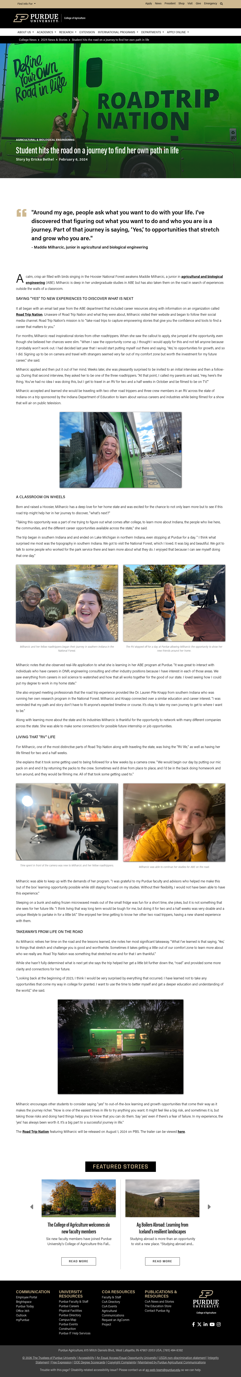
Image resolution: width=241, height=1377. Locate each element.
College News (28, 39)
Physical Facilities (70, 1310)
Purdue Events (68, 1324)
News (158, 3)
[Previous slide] (32, 1207)
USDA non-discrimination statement (182, 1358)
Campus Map (67, 1320)
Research (66, 32)
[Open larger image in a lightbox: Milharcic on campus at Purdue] (174, 603)
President (170, 3)
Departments (151, 32)
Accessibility (86, 1358)
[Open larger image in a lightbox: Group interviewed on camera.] (67, 822)
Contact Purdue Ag (157, 1310)
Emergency (210, 3)
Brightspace (23, 1302)
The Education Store (158, 1306)
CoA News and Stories (159, 1301)
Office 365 (22, 1311)
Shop (181, 3)
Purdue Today (25, 1306)
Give (198, 3)
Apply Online (177, 32)
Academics (45, 32)
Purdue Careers (69, 1306)
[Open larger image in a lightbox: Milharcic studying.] (174, 822)
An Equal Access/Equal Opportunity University (127, 1358)
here (181, 1132)
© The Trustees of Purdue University (49, 1358)
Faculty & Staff (111, 1297)
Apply (148, 3)
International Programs (117, 32)
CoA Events (109, 1306)
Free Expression (61, 1362)
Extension (87, 32)
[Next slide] (209, 1207)
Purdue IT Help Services (74, 1333)
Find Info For (25, 4)
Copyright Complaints (122, 1362)
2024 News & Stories (54, 39)
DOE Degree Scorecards (89, 1362)
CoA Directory (111, 1302)
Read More (78, 1261)
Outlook (21, 1315)
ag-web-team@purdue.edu (163, 1370)
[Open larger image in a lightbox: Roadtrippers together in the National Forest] (67, 603)
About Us (25, 32)
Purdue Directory (70, 1315)
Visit (190, 3)
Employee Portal (26, 1297)
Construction (67, 1329)
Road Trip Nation (29, 315)
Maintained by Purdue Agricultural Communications (172, 1362)
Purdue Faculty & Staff (73, 1301)
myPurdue (22, 1320)
